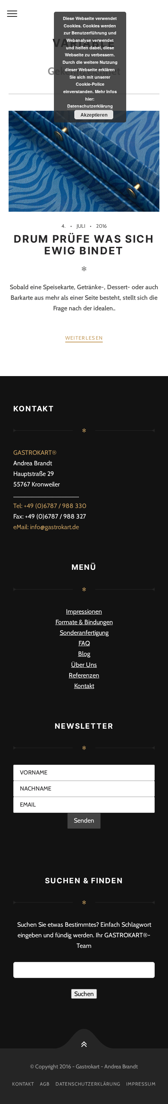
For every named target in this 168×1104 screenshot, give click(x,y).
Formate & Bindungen (84, 622)
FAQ (84, 643)
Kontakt (84, 686)
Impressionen (84, 611)
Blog (84, 653)
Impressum (141, 1084)
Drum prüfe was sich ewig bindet (84, 244)
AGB (45, 1084)
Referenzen (84, 675)
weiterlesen (84, 338)
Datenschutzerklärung (87, 1084)
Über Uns (84, 664)
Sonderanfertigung (84, 632)
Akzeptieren (93, 114)
